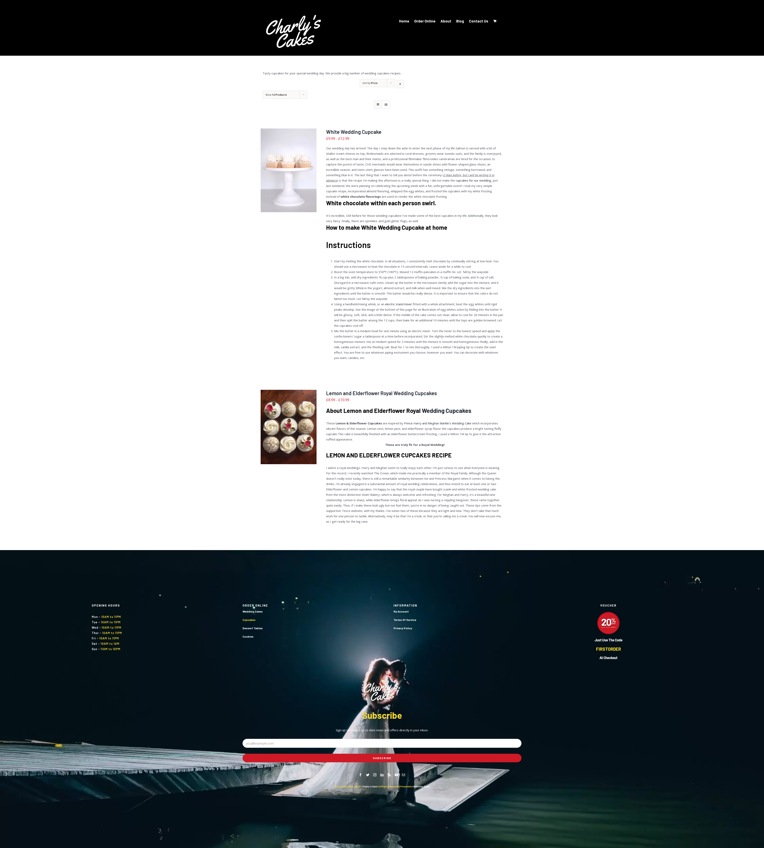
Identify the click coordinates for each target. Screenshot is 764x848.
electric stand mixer (398, 304)
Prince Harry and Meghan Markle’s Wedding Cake (437, 423)
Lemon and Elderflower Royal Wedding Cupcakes (381, 393)
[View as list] (386, 104)
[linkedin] (382, 774)
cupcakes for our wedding (473, 180)
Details (288, 173)
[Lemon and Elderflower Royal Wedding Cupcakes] (289, 427)
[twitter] (367, 774)
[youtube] (396, 774)
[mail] (403, 774)
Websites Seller (421, 786)
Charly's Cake (369, 786)
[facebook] (360, 774)
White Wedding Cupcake (353, 132)
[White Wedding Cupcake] (289, 170)
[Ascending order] (400, 84)
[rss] (389, 774)
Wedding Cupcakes (446, 410)
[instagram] (374, 774)
